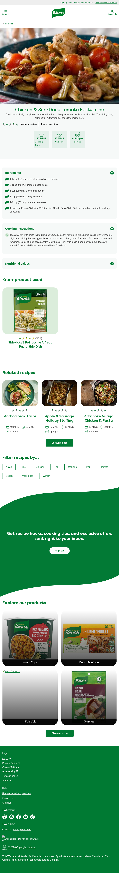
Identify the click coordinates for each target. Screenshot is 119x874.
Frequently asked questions (16, 793)
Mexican (72, 467)
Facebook (18, 816)
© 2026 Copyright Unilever (22, 847)
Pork (88, 467)
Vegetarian (27, 476)
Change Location (22, 829)
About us (6, 780)
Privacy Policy (9, 763)
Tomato (104, 467)
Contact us (7, 798)
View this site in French (106, 2)
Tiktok (32, 816)
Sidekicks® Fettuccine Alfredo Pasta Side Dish (30, 344)
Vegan (9, 476)
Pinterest (11, 816)
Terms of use (8, 776)
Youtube (25, 816)
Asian (9, 467)
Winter (46, 476)
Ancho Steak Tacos (20, 416)
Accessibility (8, 771)
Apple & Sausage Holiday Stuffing (59, 418)
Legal (5, 758)
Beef (23, 467)
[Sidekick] (30, 671)
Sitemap (6, 803)
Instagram (4, 816)
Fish (56, 467)
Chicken (40, 467)
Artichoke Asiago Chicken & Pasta (98, 418)
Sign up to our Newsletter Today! (75, 2)
